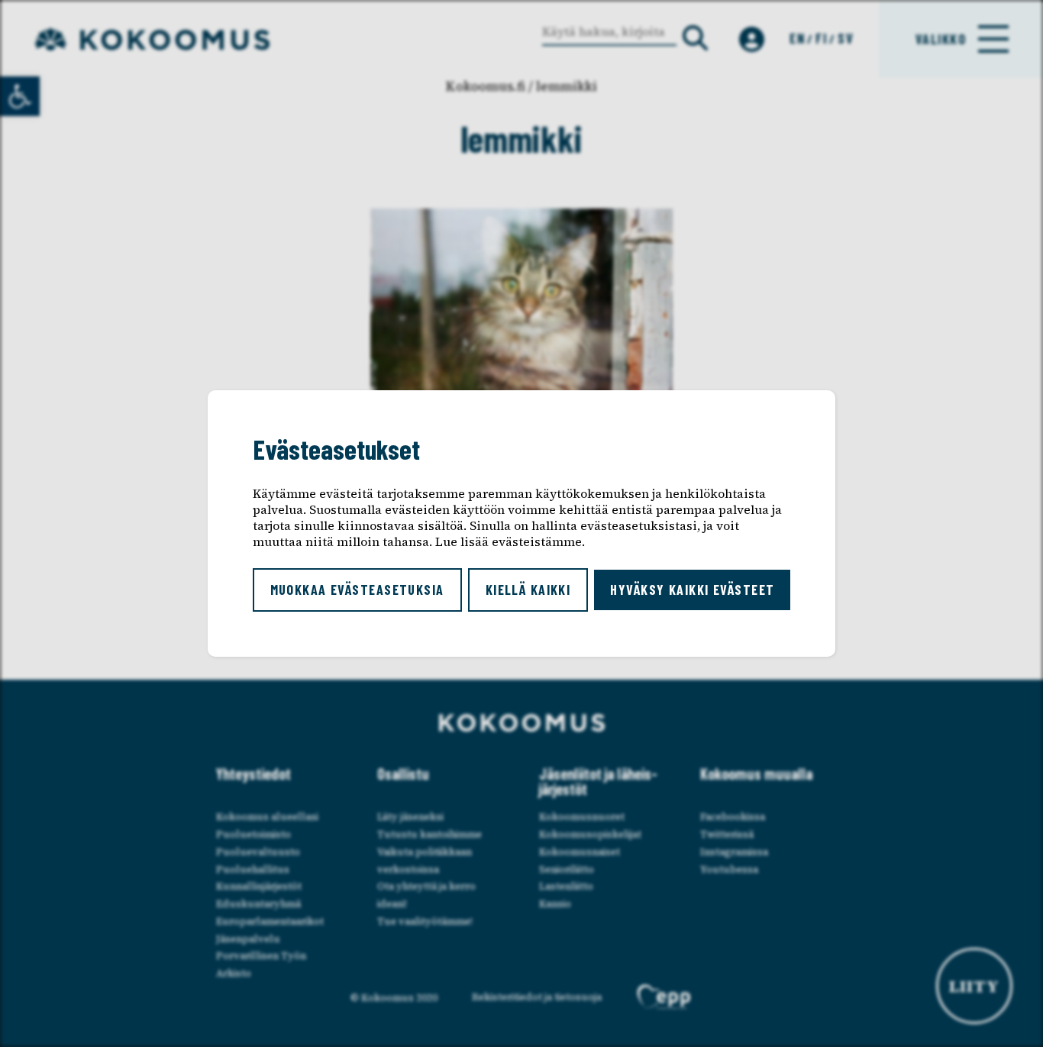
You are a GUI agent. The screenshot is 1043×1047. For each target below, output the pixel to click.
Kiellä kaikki (528, 589)
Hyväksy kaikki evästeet (692, 589)
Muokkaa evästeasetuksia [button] (357, 589)
